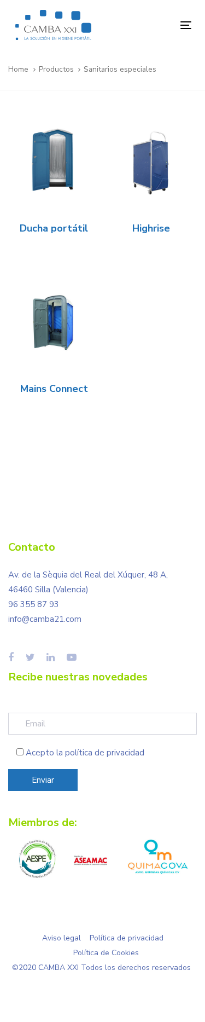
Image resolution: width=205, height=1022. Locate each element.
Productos (56, 69)
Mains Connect (54, 388)
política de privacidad (104, 752)
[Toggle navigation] (161, 25)
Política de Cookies (106, 953)
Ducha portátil (54, 228)
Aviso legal (61, 938)
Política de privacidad (126, 938)
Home (18, 69)
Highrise (151, 228)
